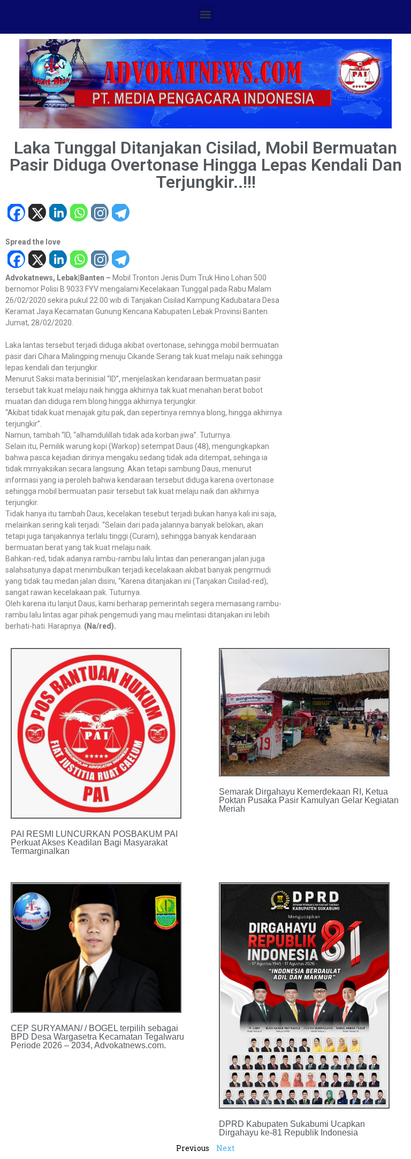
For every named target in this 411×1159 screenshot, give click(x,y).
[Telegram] (120, 214)
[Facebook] (15, 214)
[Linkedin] (57, 214)
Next (225, 1148)
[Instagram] (99, 214)
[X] (36, 214)
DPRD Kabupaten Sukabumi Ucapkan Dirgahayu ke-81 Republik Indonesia (292, 1128)
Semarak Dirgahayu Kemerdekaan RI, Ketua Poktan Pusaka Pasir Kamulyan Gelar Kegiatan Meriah (309, 800)
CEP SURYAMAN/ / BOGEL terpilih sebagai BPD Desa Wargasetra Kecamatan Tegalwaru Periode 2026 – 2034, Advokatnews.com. (97, 1037)
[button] (206, 14)
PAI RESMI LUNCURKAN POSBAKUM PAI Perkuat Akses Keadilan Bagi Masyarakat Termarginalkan (94, 842)
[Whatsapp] (78, 214)
